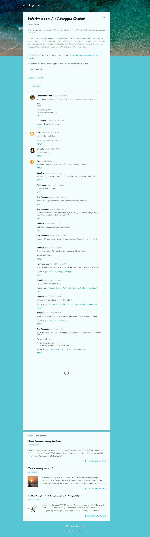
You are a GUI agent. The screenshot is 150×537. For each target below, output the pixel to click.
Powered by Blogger (76, 526)
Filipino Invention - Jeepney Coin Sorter (44, 441)
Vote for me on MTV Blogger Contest (56, 18)
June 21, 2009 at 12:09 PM (50, 133)
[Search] (125, 6)
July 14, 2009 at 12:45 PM (58, 329)
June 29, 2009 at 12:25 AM (53, 173)
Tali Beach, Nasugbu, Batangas (60, 272)
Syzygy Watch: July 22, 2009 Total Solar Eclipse (67, 349)
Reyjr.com (33, 6)
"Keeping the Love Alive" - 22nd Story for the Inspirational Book (73, 288)
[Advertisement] (119, 47)
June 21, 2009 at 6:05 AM (55, 120)
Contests (36, 86)
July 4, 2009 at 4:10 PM (52, 223)
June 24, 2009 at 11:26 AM (50, 161)
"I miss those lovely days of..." (40, 468)
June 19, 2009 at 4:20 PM (61, 96)
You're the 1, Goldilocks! (58, 321)
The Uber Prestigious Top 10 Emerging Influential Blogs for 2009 (53, 495)
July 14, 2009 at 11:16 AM (53, 313)
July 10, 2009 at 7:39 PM (53, 280)
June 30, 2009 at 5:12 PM (58, 197)
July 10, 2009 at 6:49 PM (58, 264)
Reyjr (39, 133)
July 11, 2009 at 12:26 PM (53, 296)
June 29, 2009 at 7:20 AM (55, 185)
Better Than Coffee (44, 96)
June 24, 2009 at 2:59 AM (53, 149)
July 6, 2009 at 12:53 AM (58, 235)
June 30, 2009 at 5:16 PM (58, 209)
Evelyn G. (40, 149)
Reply (39, 116)
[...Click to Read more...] (95, 461)
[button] (104, 17)
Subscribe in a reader (36, 78)
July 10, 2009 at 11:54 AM (53, 248)
